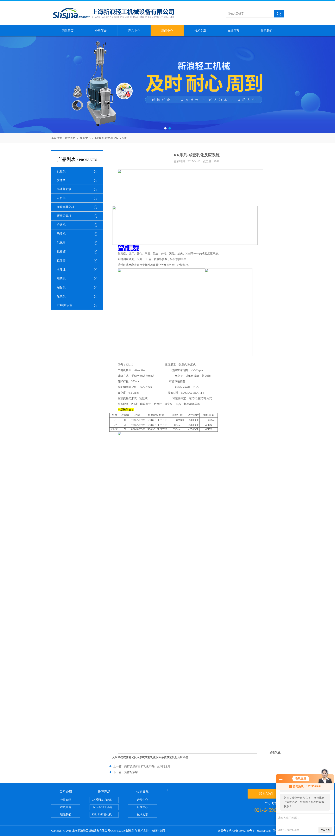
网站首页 (67, 30)
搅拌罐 (61, 251)
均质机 (61, 233)
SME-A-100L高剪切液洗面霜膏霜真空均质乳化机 (105, 807)
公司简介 (101, 30)
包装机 (61, 296)
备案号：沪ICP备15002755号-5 (236, 830)
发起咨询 (325, 830)
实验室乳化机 (65, 206)
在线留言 (233, 30)
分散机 (61, 224)
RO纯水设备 (65, 305)
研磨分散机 (64, 215)
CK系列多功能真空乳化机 (105, 799)
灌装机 (61, 278)
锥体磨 (61, 260)
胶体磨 (61, 180)
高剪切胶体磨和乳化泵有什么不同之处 (147, 766)
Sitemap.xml (264, 830)
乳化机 (61, 171)
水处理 (61, 269)
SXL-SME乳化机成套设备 (105, 814)
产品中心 (134, 30)
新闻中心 (167, 30)
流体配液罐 (131, 772)
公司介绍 (65, 799)
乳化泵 (61, 242)
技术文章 (200, 30)
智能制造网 (158, 830)
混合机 (61, 198)
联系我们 (266, 30)
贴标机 (61, 287)
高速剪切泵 (64, 189)
